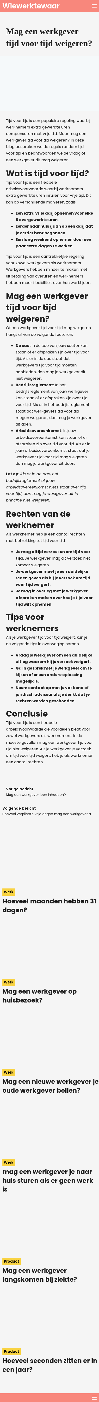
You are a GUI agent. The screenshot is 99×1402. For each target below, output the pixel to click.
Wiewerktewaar (31, 6)
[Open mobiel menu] (94, 6)
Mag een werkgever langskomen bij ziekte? (39, 1275)
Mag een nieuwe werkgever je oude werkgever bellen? (50, 1086)
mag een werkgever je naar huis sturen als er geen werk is (47, 1180)
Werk (8, 891)
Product (11, 1261)
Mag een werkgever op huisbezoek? (39, 995)
